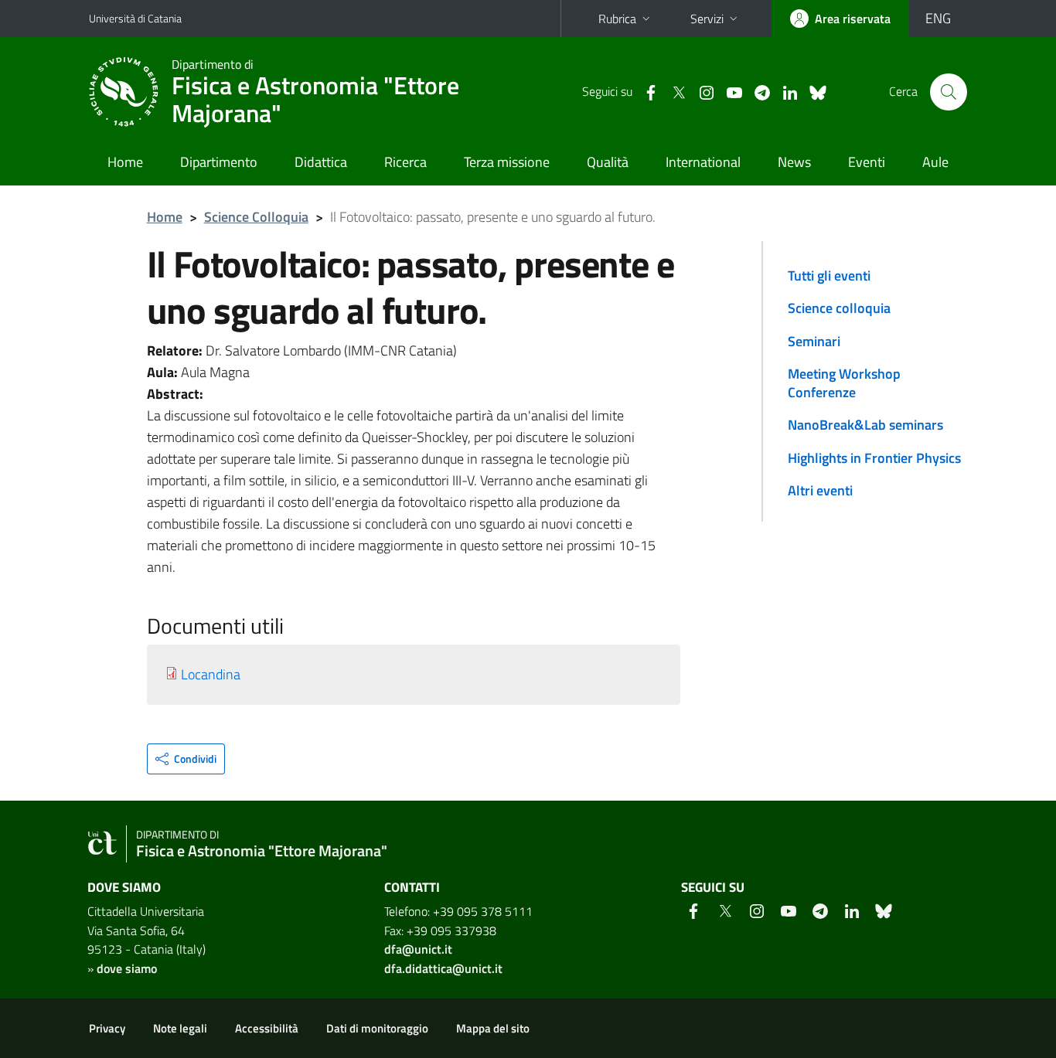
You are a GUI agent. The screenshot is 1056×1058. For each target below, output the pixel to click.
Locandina (210, 674)
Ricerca (405, 161)
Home (125, 161)
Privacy (107, 1028)
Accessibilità (266, 1028)
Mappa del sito (493, 1028)
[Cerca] (948, 92)
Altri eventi (820, 490)
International (703, 161)
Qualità (607, 161)
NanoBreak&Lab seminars (865, 424)
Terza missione (507, 161)
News (794, 161)
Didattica (321, 161)
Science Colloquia (256, 216)
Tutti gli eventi (829, 275)
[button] (186, 758)
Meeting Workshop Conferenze (844, 383)
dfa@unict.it (418, 949)
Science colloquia (839, 308)
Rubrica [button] (617, 18)
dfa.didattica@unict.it (443, 968)
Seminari (814, 341)
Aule (935, 161)
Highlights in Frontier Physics (874, 457)
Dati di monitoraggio (377, 1028)
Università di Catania (135, 18)
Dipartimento (218, 161)
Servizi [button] (707, 18)
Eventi (866, 161)
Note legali (180, 1028)
